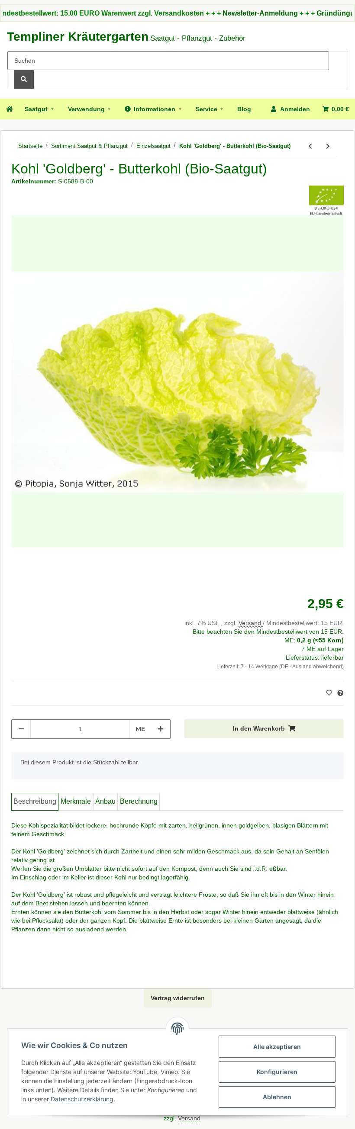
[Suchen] (24, 79)
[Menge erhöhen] (160, 729)
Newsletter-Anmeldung (242, 13)
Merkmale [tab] (76, 801)
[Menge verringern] (21, 729)
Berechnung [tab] (139, 801)
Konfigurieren (277, 1071)
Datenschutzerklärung (82, 1099)
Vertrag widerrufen (178, 997)
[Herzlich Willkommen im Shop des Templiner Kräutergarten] (9, 109)
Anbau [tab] (105, 801)
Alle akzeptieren (277, 1046)
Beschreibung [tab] (34, 801)
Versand (251, 622)
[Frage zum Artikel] (340, 693)
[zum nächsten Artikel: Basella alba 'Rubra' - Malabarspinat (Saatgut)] (328, 146)
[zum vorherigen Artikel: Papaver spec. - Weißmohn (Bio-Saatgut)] (310, 146)
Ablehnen (277, 1096)
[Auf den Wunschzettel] (330, 693)
